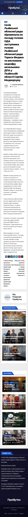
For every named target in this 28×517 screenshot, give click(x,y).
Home (6, 513)
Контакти (10, 513)
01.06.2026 (8, 389)
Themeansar (14, 509)
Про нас (16, 513)
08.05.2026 (8, 407)
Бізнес (5, 400)
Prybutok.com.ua (13, 457)
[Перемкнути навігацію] (13, 13)
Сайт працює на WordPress (9, 507)
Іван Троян (17, 324)
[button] (22, 13)
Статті (11, 382)
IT (4, 418)
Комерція (6, 382)
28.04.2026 (8, 424)
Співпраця (21, 513)
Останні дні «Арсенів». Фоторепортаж (11, 387)
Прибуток (14, 7)
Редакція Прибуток (17, 84)
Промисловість (7, 435)
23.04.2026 (8, 442)
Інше (6, 21)
